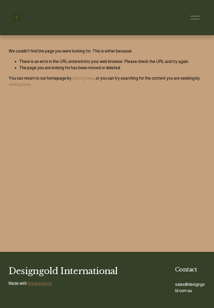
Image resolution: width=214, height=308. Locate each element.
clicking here (83, 78)
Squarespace (40, 283)
